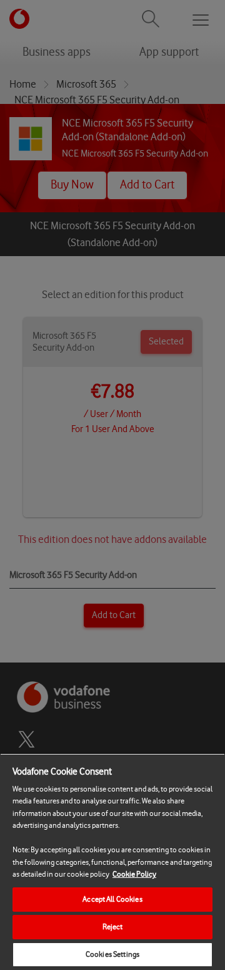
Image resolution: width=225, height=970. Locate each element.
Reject (112, 926)
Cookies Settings (112, 954)
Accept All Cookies (112, 899)
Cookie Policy (134, 874)
